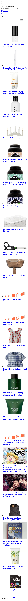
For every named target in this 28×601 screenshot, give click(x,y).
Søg (21, 20)
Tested (7, 598)
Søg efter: (3, 8)
